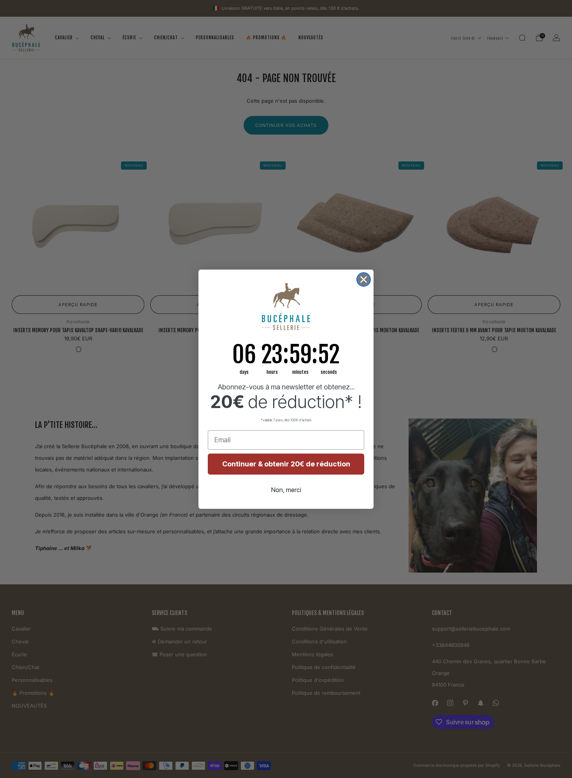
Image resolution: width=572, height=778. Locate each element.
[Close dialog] (363, 279)
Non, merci (286, 490)
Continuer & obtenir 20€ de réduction (286, 464)
